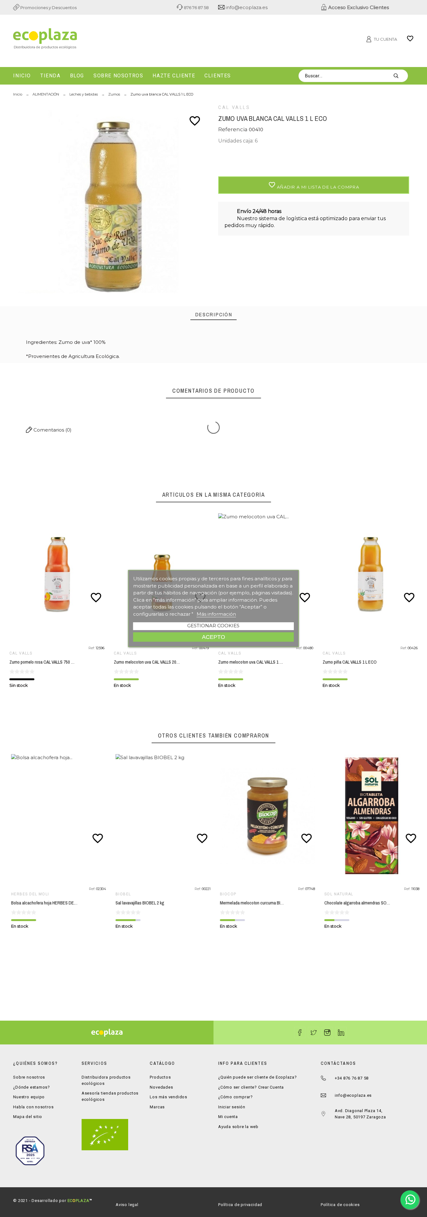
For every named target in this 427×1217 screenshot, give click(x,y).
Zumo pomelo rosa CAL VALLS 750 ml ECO (47, 662)
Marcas (157, 1107)
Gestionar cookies (213, 626)
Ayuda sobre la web (238, 1126)
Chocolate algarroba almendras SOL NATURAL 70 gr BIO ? (374, 903)
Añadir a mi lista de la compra (313, 185)
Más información (216, 614)
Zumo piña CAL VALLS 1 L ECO (350, 662)
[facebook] (299, 1032)
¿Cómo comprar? (235, 1097)
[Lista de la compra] (410, 40)
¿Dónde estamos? (31, 1087)
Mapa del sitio (27, 1116)
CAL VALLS (234, 107)
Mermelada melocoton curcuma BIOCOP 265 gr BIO (264, 903)
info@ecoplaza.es (246, 7)
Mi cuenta (228, 1116)
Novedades (161, 1087)
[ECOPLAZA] (76, 40)
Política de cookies (340, 1204)
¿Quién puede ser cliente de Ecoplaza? (257, 1077)
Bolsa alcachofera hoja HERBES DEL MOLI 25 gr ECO (56, 903)
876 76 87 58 (196, 7)
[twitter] (313, 1032)
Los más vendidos (168, 1097)
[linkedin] (341, 1032)
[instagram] (327, 1032)
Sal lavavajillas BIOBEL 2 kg (138, 903)
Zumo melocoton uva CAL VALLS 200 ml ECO (153, 662)
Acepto (213, 637)
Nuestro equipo (29, 1097)
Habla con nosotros (33, 1107)
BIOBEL (121, 894)
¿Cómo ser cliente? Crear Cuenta (251, 1087)
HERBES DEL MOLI (28, 894)
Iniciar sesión (231, 1107)
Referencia (233, 129)
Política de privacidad (240, 1204)
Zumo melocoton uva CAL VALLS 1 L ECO (254, 662)
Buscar (400, 76)
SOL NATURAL (337, 894)
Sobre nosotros (29, 1077)
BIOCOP (226, 894)
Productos (160, 1077)
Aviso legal (127, 1204)
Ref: (92, 648)
